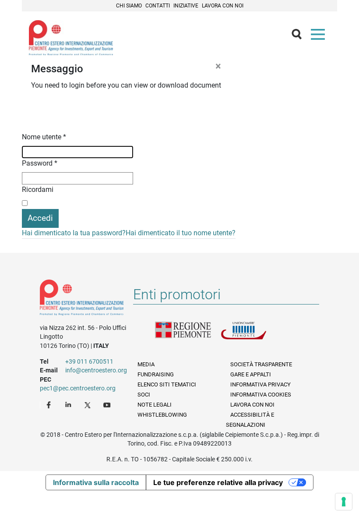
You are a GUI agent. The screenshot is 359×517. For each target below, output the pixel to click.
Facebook (50, 404)
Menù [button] (319, 36)
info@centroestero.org (96, 370)
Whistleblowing (162, 414)
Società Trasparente (261, 364)
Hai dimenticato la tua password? (74, 233)
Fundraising (155, 374)
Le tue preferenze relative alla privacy (218, 482)
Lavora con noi (222, 6)
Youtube (107, 404)
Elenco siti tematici (166, 384)
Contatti (157, 6)
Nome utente (44, 137)
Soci (143, 394)
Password (39, 163)
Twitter (88, 404)
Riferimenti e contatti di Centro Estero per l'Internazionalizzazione (81, 299)
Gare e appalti (250, 374)
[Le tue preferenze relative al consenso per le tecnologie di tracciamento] (343, 501)
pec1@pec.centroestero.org (78, 388)
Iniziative (185, 6)
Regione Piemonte (188, 336)
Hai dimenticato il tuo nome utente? (181, 233)
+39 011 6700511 (89, 361)
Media (146, 364)
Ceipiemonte (71, 37)
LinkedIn (69, 404)
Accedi (40, 218)
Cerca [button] (300, 36)
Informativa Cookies (260, 394)
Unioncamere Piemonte (253, 336)
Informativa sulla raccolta (96, 482)
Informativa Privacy (260, 384)
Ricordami (37, 189)
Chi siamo (129, 6)
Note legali (154, 404)
